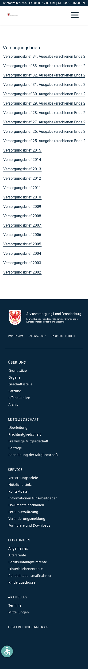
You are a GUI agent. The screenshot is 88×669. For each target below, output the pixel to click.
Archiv (13, 404)
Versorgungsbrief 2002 (22, 272)
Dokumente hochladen (26, 505)
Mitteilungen (18, 612)
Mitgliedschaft (23, 419)
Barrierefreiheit (63, 336)
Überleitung (17, 427)
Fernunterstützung (23, 511)
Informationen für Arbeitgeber (32, 498)
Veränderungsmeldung (26, 518)
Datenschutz (37, 336)
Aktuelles (17, 597)
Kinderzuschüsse (21, 582)
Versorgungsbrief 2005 (22, 244)
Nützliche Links (20, 484)
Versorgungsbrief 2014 (22, 159)
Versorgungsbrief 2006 (22, 234)
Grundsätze (17, 370)
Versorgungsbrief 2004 (22, 253)
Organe (14, 377)
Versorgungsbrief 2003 (22, 263)
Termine (14, 605)
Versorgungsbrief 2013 (22, 169)
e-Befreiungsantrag (28, 627)
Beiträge (15, 448)
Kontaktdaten (19, 491)
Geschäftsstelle (20, 384)
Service (15, 469)
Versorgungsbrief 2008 (22, 216)
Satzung (14, 391)
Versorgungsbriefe (22, 47)
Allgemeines (18, 548)
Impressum (15, 336)
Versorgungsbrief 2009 (22, 206)
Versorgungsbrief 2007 (22, 225)
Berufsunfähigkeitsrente (27, 562)
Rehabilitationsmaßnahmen (30, 575)
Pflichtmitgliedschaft (24, 434)
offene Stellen (19, 397)
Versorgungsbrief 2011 (22, 188)
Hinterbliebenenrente (25, 568)
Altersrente (17, 555)
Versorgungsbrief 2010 (22, 197)
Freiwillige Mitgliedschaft (28, 441)
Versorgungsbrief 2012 (22, 178)
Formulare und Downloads (29, 525)
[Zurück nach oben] (79, 660)
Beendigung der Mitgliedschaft (33, 454)
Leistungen (19, 540)
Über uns (17, 362)
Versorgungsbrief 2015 (22, 150)
